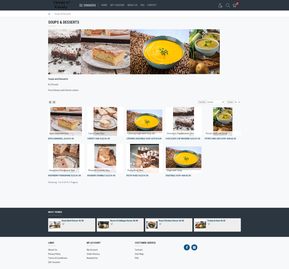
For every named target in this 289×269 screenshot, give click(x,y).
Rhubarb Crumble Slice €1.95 (101, 175)
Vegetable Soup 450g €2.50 (178, 175)
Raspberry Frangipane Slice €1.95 (64, 175)
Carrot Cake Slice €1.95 (98, 138)
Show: (230, 102)
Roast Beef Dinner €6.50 (73, 220)
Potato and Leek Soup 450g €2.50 (220, 138)
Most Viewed (55, 212)
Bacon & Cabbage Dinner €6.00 (124, 220)
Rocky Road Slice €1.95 (137, 175)
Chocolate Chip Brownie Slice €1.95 (183, 138)
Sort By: (202, 102)
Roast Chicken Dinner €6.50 (171, 220)
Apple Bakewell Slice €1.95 (61, 138)
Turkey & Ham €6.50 (216, 220)
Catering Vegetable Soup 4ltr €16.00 (143, 138)
